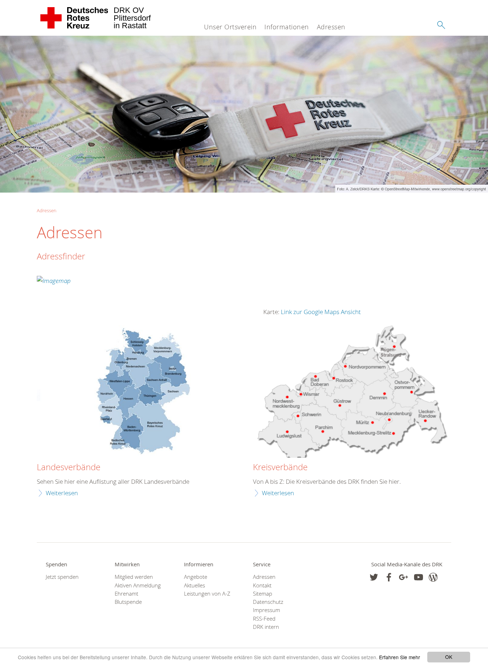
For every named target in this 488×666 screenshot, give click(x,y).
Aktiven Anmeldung (138, 585)
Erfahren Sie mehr (399, 657)
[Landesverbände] (136, 392)
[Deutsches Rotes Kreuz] (74, 18)
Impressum (266, 610)
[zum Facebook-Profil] (373, 577)
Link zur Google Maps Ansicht (321, 312)
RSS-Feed (264, 618)
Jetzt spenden (62, 576)
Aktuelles (194, 585)
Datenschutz (268, 601)
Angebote (195, 576)
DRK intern (266, 626)
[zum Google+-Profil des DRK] (403, 577)
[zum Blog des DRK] (433, 577)
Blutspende (128, 601)
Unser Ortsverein (230, 27)
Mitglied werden (134, 576)
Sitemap (262, 593)
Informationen (286, 27)
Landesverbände (68, 467)
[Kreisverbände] (352, 392)
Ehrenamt (126, 593)
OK (448, 656)
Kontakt (262, 585)
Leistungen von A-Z (207, 593)
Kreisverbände (280, 467)
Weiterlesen (62, 493)
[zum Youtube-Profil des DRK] (418, 577)
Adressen (331, 27)
